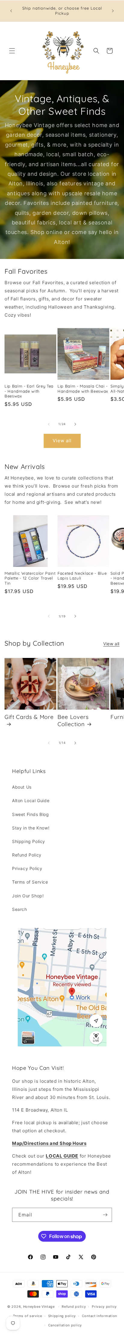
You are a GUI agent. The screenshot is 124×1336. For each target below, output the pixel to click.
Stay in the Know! (30, 827)
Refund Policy (27, 854)
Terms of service (27, 1316)
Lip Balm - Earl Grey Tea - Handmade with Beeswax (29, 391)
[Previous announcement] (11, 10)
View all (62, 440)
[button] (12, 50)
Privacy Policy (27, 868)
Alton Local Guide (30, 800)
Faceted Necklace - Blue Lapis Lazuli (82, 576)
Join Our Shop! (28, 895)
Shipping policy (62, 1316)
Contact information (99, 1316)
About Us (22, 787)
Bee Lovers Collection (73, 721)
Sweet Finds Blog (30, 814)
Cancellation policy (65, 1325)
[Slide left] (48, 424)
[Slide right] (75, 424)
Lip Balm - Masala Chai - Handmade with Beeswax (82, 389)
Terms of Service (30, 881)
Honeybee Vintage (39, 1306)
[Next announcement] (112, 10)
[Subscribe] (105, 1215)
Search (19, 909)
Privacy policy (104, 1306)
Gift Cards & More (29, 717)
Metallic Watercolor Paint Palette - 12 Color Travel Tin (30, 578)
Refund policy (74, 1306)
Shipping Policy (28, 841)
